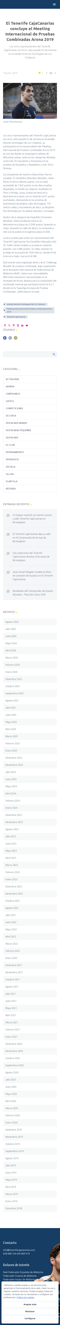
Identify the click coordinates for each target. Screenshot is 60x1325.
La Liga (10, 474)
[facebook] (5, 339)
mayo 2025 (11, 722)
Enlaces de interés (16, 1265)
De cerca (11, 415)
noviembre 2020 (14, 1051)
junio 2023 (10, 843)
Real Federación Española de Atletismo (23, 1272)
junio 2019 (10, 1172)
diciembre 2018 (13, 1208)
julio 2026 (10, 629)
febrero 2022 (12, 951)
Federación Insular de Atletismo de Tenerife (25, 1279)
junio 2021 (10, 1001)
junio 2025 (10, 715)
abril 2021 (10, 1015)
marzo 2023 (11, 865)
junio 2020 (10, 1086)
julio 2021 (10, 993)
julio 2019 (10, 1165)
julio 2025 (10, 707)
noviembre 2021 (14, 972)
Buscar (54, 354)
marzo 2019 (11, 1194)
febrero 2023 (12, 872)
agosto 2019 (11, 1158)
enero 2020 (11, 1122)
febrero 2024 (12, 800)
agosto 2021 (11, 986)
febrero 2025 (12, 743)
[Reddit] (27, 325)
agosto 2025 (11, 700)
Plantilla (11, 481)
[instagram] (15, 339)
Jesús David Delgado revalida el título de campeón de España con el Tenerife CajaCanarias (33, 576)
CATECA (10, 401)
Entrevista (12, 459)
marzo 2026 (11, 657)
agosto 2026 (11, 622)
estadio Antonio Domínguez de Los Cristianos (26, 304)
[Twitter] (9, 325)
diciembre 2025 (13, 679)
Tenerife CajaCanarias (16, 317)
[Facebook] (5, 325)
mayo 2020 (11, 1094)
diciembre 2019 (13, 1129)
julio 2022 (10, 915)
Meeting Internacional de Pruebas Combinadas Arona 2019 (29, 310)
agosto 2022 (11, 908)
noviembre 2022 (14, 893)
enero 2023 (11, 879)
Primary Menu (54, 4)
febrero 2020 (12, 1115)
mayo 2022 (11, 929)
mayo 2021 (11, 1008)
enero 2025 (11, 750)
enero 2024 (11, 808)
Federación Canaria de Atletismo (20, 1275)
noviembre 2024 (14, 765)
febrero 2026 (12, 664)
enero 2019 (11, 1201)
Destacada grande (16, 423)
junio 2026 (10, 636)
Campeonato (13, 393)
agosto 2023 (11, 829)
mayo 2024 (11, 786)
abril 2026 (10, 650)
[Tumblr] (18, 325)
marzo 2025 (11, 736)
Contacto (9, 1243)
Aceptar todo (30, 1304)
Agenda (10, 386)
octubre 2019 (12, 1144)
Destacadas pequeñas (18, 430)
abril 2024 (10, 793)
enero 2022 (11, 958)
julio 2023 (10, 836)
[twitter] (10, 339)
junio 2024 (10, 779)
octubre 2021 (12, 979)
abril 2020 (10, 1101)
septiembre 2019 (14, 1151)
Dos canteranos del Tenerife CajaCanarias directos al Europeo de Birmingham (31, 557)
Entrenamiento (15, 452)
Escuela (10, 466)
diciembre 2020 (13, 1044)
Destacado (12, 437)
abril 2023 (10, 858)
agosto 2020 (11, 1072)
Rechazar (30, 1311)
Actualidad (12, 379)
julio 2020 (10, 1079)
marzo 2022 (11, 943)
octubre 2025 (12, 686)
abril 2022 (10, 936)
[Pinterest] (14, 325)
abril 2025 (10, 729)
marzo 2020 (11, 1108)
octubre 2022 (12, 900)
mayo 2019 (11, 1179)
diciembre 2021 (13, 965)
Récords (11, 488)
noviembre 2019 (14, 1137)
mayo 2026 (11, 643)
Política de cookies (25, 1297)
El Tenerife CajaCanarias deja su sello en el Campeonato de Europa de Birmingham (32, 538)
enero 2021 (11, 1036)
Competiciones (14, 408)
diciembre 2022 (13, 886)
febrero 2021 (12, 1029)
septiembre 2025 (14, 693)
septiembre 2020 (14, 1065)
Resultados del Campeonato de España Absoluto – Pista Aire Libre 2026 (33, 593)
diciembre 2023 (13, 815)
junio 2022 (10, 922)
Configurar (30, 1318)
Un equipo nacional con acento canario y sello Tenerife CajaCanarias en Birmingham (32, 519)
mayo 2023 (11, 850)
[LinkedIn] (22, 325)
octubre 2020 (12, 1058)
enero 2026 (11, 672)
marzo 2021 (11, 1022)
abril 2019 (10, 1187)
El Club (10, 444)
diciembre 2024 (13, 757)
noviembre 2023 (14, 822)
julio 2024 (10, 772)
